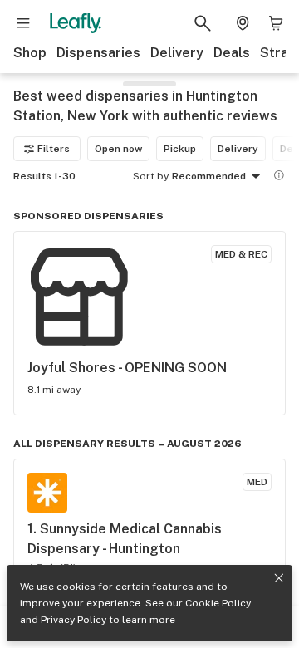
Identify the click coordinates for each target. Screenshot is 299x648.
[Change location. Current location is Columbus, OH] (242, 23)
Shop (30, 53)
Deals (231, 53)
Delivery (176, 53)
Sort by (151, 176)
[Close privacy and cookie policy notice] (279, 578)
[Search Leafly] (203, 23)
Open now (118, 149)
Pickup (180, 149)
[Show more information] (279, 175)
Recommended (209, 176)
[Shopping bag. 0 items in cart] (276, 23)
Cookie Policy (218, 603)
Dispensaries (98, 53)
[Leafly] (76, 23)
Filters (53, 149)
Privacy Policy (73, 620)
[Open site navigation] (23, 23)
